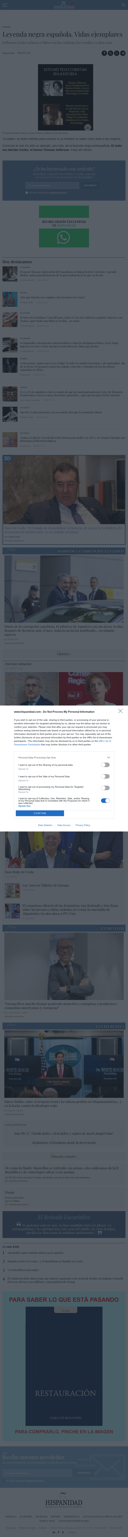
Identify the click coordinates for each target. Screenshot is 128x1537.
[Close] (121, 712)
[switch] (105, 765)
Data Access (64, 825)
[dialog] (64, 768)
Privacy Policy (83, 825)
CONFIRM (40, 813)
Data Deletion (45, 825)
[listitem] (64, 757)
